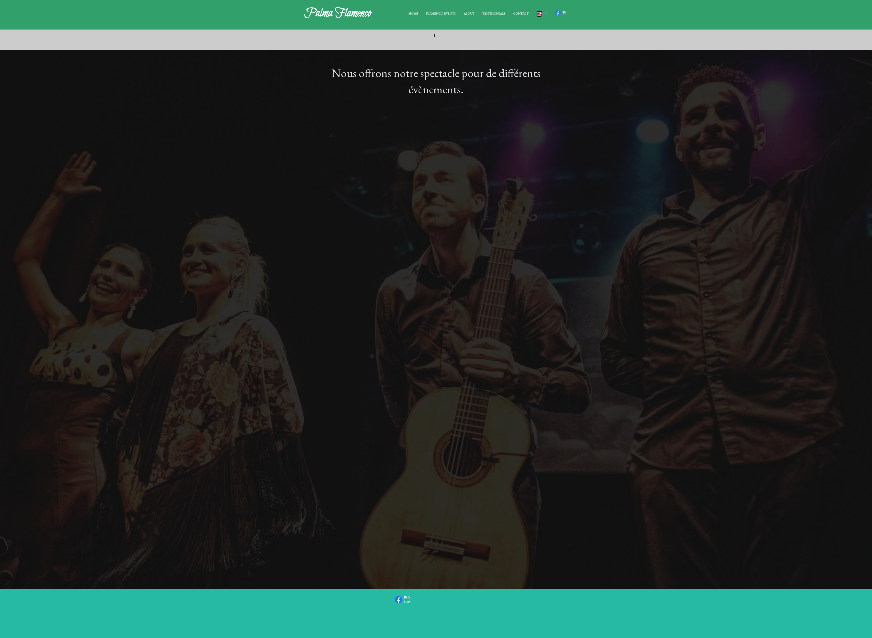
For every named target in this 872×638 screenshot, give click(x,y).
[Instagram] (407, 599)
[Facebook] (398, 599)
